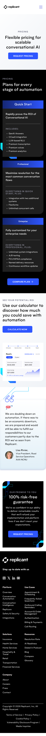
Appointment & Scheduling (32, 593)
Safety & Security (11, 614)
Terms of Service (14, 715)
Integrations (8, 618)
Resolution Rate (32, 639)
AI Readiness (31, 644)
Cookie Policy (22, 719)
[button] (40, 7)
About (6, 680)
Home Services (10, 648)
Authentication (32, 618)
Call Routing (30, 627)
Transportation (10, 663)
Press (5, 688)
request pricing (23, 56)
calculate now (17, 330)
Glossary (29, 661)
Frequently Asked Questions (33, 600)
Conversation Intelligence (9, 604)
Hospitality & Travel (9, 653)
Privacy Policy (31, 715)
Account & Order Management (33, 613)
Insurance (7, 639)
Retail (5, 659)
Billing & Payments (33, 622)
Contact (7, 693)
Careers (6, 684)
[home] (11, 7)
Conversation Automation (9, 598)
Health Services (10, 644)
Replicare (7, 610)
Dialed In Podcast (33, 648)
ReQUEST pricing (23, 534)
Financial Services (11, 667)
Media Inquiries (23, 726)
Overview (7, 592)
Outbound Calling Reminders (33, 606)
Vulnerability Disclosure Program (22, 723)
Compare (29, 656)
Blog (27, 652)
